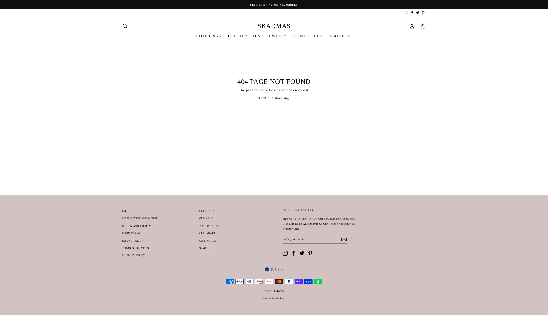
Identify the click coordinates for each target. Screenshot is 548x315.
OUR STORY (206, 210)
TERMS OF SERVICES (135, 248)
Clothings (208, 36)
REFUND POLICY (132, 240)
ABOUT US (341, 36)
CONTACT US (207, 240)
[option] (274, 4)
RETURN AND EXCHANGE (138, 225)
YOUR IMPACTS (209, 225)
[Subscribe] (344, 239)
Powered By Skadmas (274, 298)
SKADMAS (274, 25)
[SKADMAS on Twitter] (301, 253)
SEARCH (204, 248)
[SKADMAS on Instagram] (285, 253)
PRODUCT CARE (132, 233)
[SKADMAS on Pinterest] (310, 253)
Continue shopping (274, 98)
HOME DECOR (308, 36)
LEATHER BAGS (244, 36)
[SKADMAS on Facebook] (293, 253)
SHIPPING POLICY (133, 255)
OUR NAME (206, 218)
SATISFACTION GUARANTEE (140, 218)
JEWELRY (277, 36)
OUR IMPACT (207, 233)
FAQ (124, 210)
